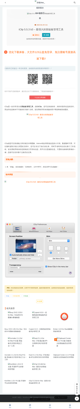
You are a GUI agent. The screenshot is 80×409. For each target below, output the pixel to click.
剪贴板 (26, 296)
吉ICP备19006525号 (61, 397)
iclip (8, 296)
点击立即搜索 (41, 97)
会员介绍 (77, 390)
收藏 (47, 35)
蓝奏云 (36, 35)
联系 (50, 407)
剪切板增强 (17, 296)
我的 (70, 407)
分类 (30, 407)
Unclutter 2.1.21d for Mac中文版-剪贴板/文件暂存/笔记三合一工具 (16, 357)
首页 (10, 407)
